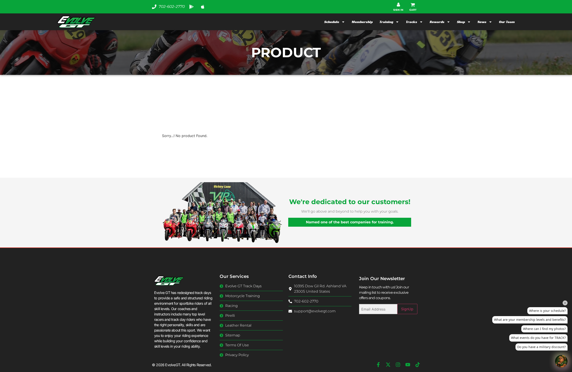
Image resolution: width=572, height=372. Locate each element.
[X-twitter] (388, 364)
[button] (413, 6)
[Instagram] (397, 364)
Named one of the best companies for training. (350, 222)
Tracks (411, 21)
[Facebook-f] (378, 364)
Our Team (507, 21)
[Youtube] (407, 364)
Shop (461, 21)
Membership (362, 21)
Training (386, 21)
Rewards (437, 21)
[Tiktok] (417, 364)
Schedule (331, 21)
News (481, 21)
